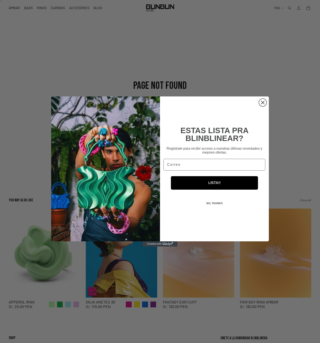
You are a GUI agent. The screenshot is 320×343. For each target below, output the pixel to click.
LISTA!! (214, 183)
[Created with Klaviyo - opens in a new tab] (160, 244)
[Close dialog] (263, 102)
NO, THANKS (214, 203)
